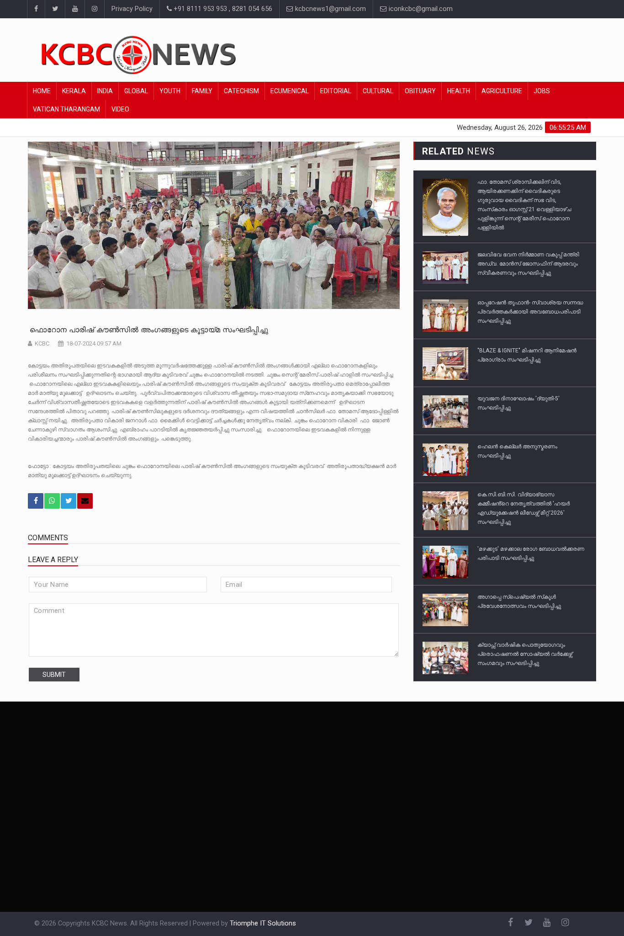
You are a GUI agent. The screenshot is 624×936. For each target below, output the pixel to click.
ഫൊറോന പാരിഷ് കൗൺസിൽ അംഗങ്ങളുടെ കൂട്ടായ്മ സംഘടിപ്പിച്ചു (148, 329)
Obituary (420, 91)
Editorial (335, 91)
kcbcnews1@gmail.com (329, 9)
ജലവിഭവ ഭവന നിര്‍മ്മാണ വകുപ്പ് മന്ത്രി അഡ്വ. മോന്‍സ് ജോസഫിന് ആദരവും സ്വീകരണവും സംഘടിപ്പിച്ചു (528, 263)
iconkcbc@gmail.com (420, 9)
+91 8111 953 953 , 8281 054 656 (222, 9)
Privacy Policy (132, 9)
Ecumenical (289, 91)
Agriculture (501, 91)
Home (42, 91)
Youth (169, 91)
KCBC (42, 343)
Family (202, 91)
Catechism (241, 91)
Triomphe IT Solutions (263, 923)
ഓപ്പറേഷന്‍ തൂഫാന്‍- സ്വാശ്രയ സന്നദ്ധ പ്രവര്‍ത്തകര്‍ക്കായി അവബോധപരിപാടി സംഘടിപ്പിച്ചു (530, 311)
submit (54, 674)
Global (136, 91)
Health (458, 91)
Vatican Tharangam (66, 109)
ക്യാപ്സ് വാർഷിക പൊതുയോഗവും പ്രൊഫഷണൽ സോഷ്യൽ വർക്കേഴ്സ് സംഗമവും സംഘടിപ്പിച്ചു (524, 654)
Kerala (74, 91)
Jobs (542, 91)
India (105, 91)
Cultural (378, 91)
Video (120, 109)
